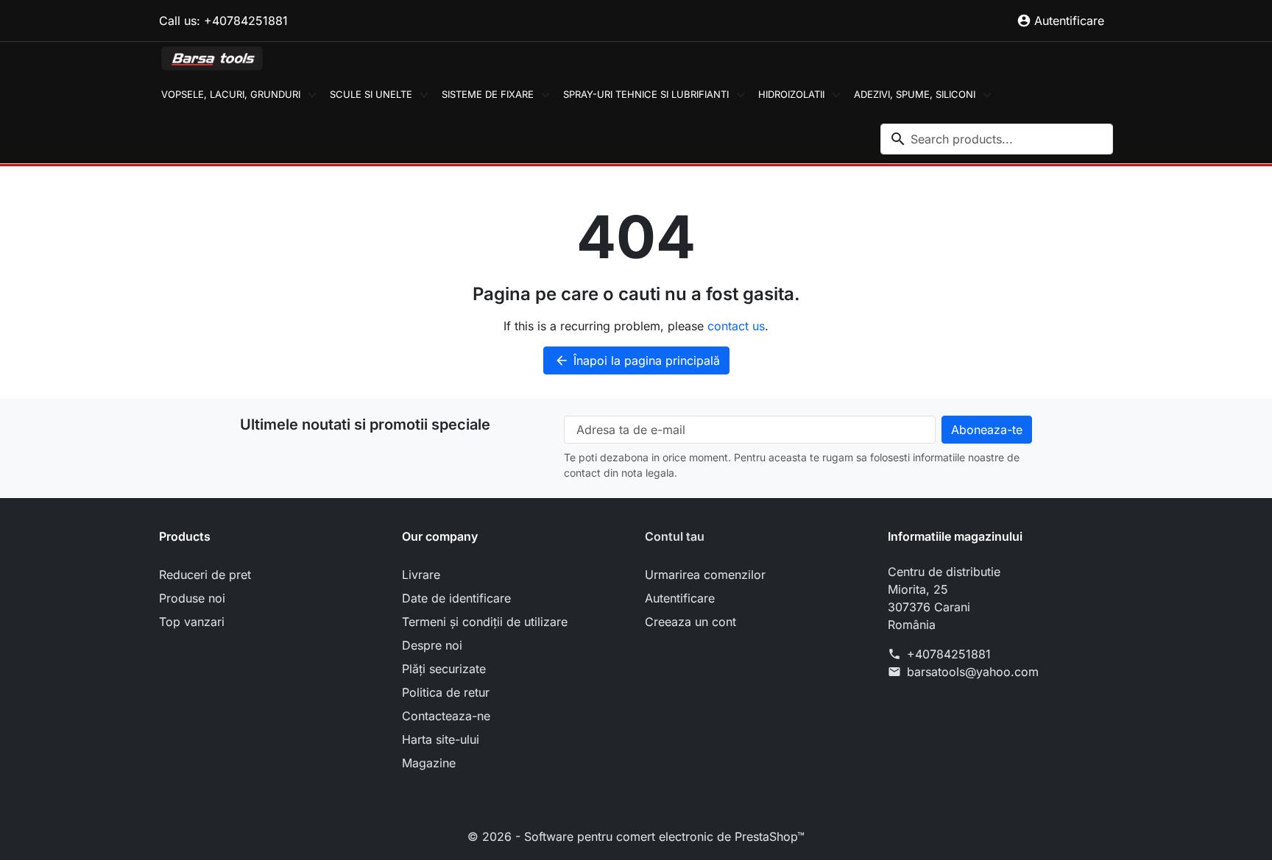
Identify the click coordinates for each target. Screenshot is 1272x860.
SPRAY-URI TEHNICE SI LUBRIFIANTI (646, 94)
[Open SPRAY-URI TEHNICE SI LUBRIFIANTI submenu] (740, 95)
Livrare (421, 574)
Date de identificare (456, 598)
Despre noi (432, 645)
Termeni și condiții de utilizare (485, 621)
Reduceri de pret (205, 574)
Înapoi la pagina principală (637, 360)
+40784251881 (949, 654)
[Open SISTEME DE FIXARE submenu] (545, 95)
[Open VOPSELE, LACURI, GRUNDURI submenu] (312, 95)
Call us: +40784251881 (223, 20)
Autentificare (680, 598)
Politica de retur (446, 692)
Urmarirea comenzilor (705, 574)
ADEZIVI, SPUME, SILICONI (914, 94)
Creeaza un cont (690, 621)
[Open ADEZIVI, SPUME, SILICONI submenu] (987, 95)
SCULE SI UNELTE (371, 94)
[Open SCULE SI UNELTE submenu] (424, 95)
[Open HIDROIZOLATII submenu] (836, 95)
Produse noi (192, 598)
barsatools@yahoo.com (973, 671)
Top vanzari (192, 621)
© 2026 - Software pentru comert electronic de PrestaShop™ (636, 836)
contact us (736, 326)
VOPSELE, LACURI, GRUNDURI (230, 94)
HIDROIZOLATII (791, 94)
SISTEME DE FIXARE (488, 94)
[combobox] (996, 139)
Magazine (429, 763)
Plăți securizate (444, 668)
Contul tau (674, 536)
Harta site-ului (440, 739)
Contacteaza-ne (446, 715)
